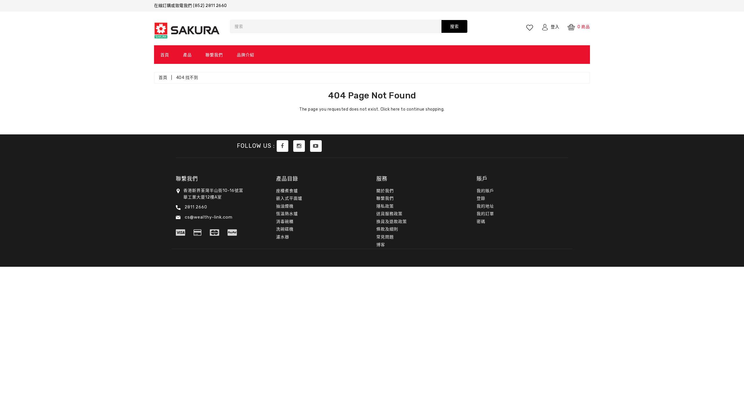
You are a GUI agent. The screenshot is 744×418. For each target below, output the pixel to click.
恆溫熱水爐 (287, 213)
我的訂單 (485, 213)
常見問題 (385, 237)
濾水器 (282, 237)
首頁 (164, 55)
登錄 (481, 198)
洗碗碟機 (285, 229)
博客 (380, 244)
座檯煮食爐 (287, 190)
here (395, 109)
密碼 (481, 221)
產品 (187, 55)
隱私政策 (385, 206)
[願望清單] (530, 27)
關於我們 (385, 190)
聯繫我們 (214, 55)
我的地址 (485, 206)
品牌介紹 (245, 55)
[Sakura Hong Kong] (282, 146)
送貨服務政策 (389, 213)
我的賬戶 (485, 190)
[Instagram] (299, 146)
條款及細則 (387, 229)
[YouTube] (316, 146)
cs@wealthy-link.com (208, 217)
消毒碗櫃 (285, 221)
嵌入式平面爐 (289, 198)
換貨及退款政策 (391, 221)
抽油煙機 (285, 206)
